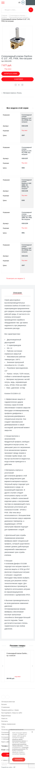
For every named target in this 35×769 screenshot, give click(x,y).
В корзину (18, 79)
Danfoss (4, 17)
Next (32, 666)
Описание (17, 293)
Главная (4, 15)
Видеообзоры (6, 715)
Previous (3, 666)
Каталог (4, 704)
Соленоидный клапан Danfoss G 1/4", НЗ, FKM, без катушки (27, 151)
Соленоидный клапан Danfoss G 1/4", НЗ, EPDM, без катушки (27, 118)
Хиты (3, 727)
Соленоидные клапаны (17, 15)
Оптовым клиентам (8, 701)
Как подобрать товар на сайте (11, 713)
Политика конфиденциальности (12, 729)
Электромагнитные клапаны (19, 17)
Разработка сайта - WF (8, 767)
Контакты (4, 721)
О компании (5, 707)
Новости (4, 718)
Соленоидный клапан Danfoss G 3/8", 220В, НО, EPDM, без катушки (27, 184)
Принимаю (19, 759)
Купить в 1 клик (10, 73)
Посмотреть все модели (14, 278)
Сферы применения (8, 724)
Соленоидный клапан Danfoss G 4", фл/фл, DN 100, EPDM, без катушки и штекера (17, 653)
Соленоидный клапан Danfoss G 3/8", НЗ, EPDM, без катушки (27, 248)
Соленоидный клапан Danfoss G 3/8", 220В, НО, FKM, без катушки (27, 216)
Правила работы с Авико (10, 710)
